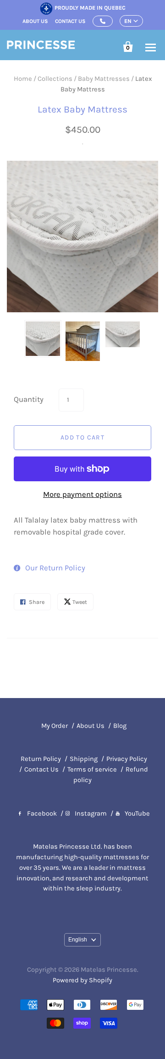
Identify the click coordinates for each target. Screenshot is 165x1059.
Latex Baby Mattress (82, 109)
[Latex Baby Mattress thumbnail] (43, 338)
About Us (90, 726)
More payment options (82, 494)
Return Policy (41, 759)
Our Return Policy (55, 567)
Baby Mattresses (104, 79)
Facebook (42, 813)
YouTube (137, 813)
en (128, 21)
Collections (55, 79)
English (77, 939)
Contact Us (41, 769)
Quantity (29, 399)
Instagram (91, 813)
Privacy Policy (126, 759)
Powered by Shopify (82, 980)
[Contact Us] (103, 21)
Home (23, 79)
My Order (54, 726)
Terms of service (92, 769)
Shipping (84, 759)
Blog (119, 726)
